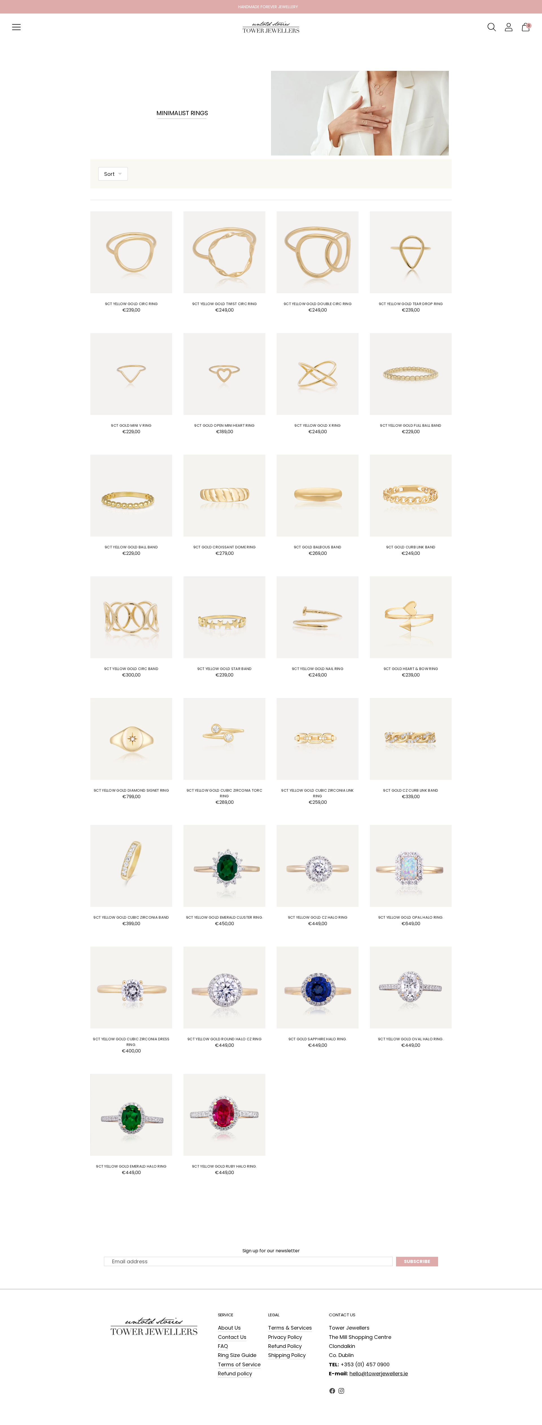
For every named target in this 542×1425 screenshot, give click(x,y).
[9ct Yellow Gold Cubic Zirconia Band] (131, 866)
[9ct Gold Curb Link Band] (411, 496)
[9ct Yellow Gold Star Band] (224, 617)
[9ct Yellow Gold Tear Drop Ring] (411, 252)
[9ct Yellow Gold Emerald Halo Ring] (131, 1115)
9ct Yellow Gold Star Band (224, 668)
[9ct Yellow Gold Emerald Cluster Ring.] (224, 866)
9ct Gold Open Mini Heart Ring (224, 425)
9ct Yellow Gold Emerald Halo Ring (131, 1166)
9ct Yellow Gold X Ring (317, 425)
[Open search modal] (492, 27)
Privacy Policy (285, 1337)
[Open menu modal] (16, 27)
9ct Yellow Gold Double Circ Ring (317, 303)
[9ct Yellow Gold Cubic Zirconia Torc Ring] (224, 739)
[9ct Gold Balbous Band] (318, 496)
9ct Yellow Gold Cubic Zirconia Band (131, 917)
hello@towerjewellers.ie (378, 1373)
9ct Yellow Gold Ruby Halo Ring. (224, 1166)
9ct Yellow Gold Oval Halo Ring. (410, 1039)
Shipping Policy (287, 1355)
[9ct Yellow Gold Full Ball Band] (411, 374)
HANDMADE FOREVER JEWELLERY (268, 7)
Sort (109, 174)
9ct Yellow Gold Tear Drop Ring (411, 303)
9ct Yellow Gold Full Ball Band (411, 425)
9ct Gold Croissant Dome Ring (224, 547)
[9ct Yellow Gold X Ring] (318, 374)
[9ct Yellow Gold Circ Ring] (131, 252)
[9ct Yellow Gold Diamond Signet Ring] (131, 739)
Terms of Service (239, 1364)
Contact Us (232, 1337)
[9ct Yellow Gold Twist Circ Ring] (224, 252)
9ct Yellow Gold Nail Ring (317, 668)
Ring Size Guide (237, 1355)
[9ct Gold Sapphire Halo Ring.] (318, 987)
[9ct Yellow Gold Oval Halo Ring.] (411, 987)
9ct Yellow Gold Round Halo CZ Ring (224, 1039)
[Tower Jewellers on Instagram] (341, 1392)
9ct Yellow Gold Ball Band (131, 547)
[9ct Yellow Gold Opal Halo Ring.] (411, 866)
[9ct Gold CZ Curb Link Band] (411, 739)
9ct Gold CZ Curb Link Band (410, 790)
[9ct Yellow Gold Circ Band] (131, 617)
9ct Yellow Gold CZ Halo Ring (318, 917)
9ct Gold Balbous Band (318, 547)
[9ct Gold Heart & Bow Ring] (411, 617)
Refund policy (235, 1373)
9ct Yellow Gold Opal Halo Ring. (410, 917)
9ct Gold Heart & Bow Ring (411, 668)
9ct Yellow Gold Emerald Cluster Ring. (224, 917)
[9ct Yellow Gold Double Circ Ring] (318, 252)
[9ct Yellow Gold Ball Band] (131, 496)
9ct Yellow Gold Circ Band (131, 668)
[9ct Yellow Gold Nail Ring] (318, 617)
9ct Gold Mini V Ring (131, 425)
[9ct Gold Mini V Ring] (131, 374)
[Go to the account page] (509, 27)
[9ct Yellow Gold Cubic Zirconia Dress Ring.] (131, 987)
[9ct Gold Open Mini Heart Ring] (224, 374)
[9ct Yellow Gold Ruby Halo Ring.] (224, 1115)
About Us (229, 1327)
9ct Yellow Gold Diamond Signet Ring (131, 790)
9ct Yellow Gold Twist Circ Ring (224, 303)
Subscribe (417, 1261)
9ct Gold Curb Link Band (410, 547)
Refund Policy (285, 1346)
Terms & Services (290, 1327)
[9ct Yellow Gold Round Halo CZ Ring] (224, 987)
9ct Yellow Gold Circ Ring (131, 303)
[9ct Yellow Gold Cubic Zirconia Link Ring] (318, 739)
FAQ (223, 1346)
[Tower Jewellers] (271, 27)
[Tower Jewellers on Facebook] (332, 1392)
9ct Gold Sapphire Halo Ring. (318, 1039)
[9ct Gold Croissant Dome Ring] (224, 496)
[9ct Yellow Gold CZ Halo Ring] (318, 866)
